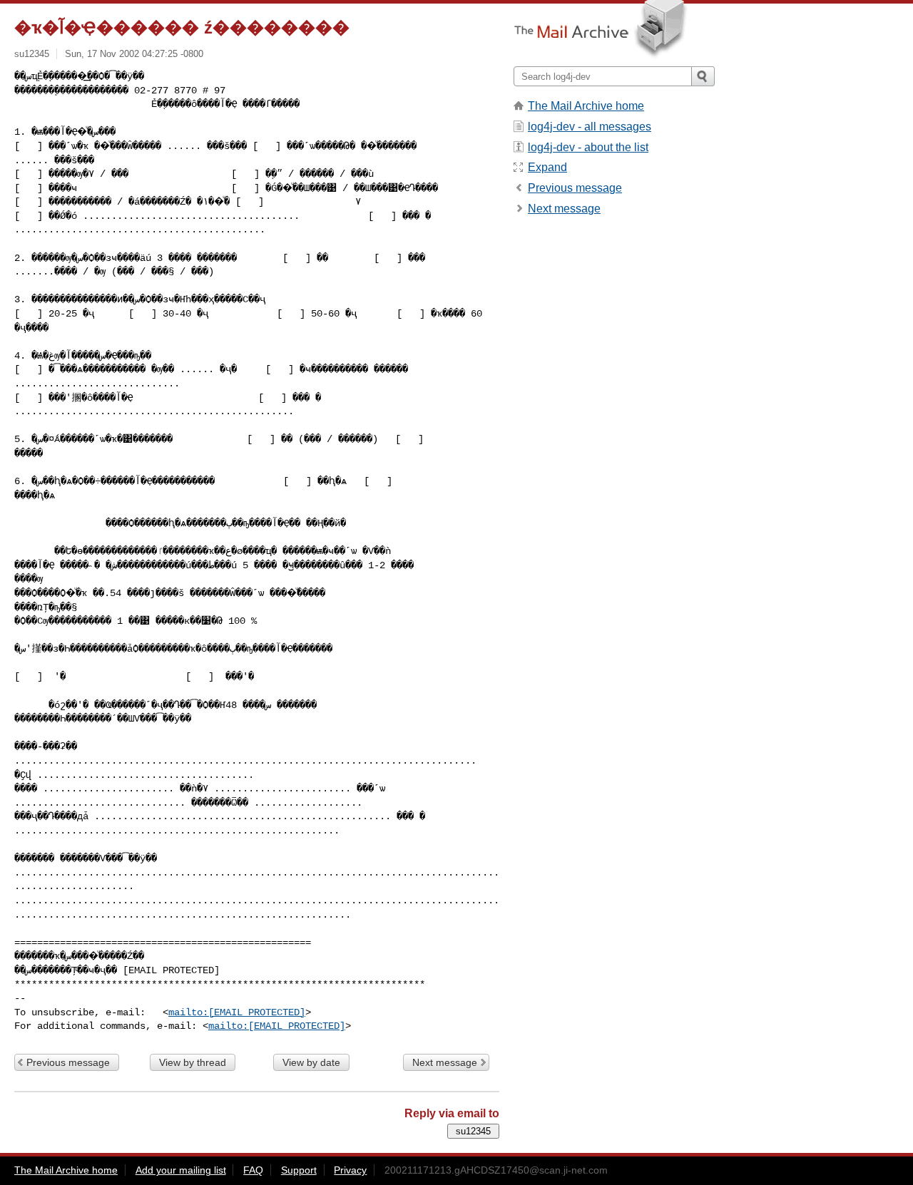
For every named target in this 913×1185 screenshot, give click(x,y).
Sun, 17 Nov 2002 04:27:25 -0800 (134, 53)
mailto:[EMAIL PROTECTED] (236, 1012)
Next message (444, 1062)
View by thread (192, 1062)
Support (299, 1170)
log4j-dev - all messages (589, 126)
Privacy (350, 1170)
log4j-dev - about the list (588, 147)
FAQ (253, 1170)
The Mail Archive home (586, 106)
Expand (547, 167)
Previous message (68, 1062)
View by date (311, 1062)
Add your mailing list (181, 1170)
